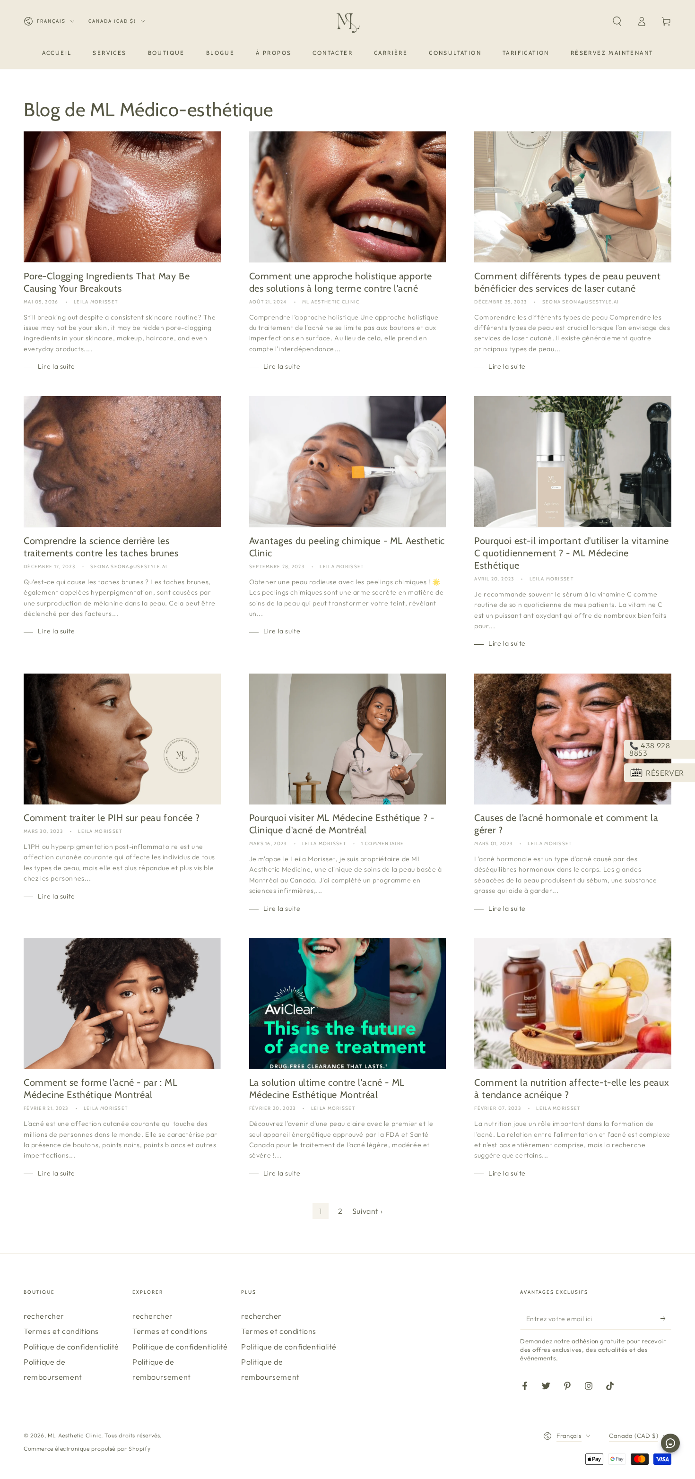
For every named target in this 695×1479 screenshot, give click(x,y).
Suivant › (367, 1211)
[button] (617, 21)
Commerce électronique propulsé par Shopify (87, 1448)
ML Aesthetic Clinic (74, 1435)
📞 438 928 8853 (649, 749)
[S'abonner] (665, 1318)
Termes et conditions (61, 1331)
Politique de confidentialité (71, 1346)
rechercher (44, 1316)
